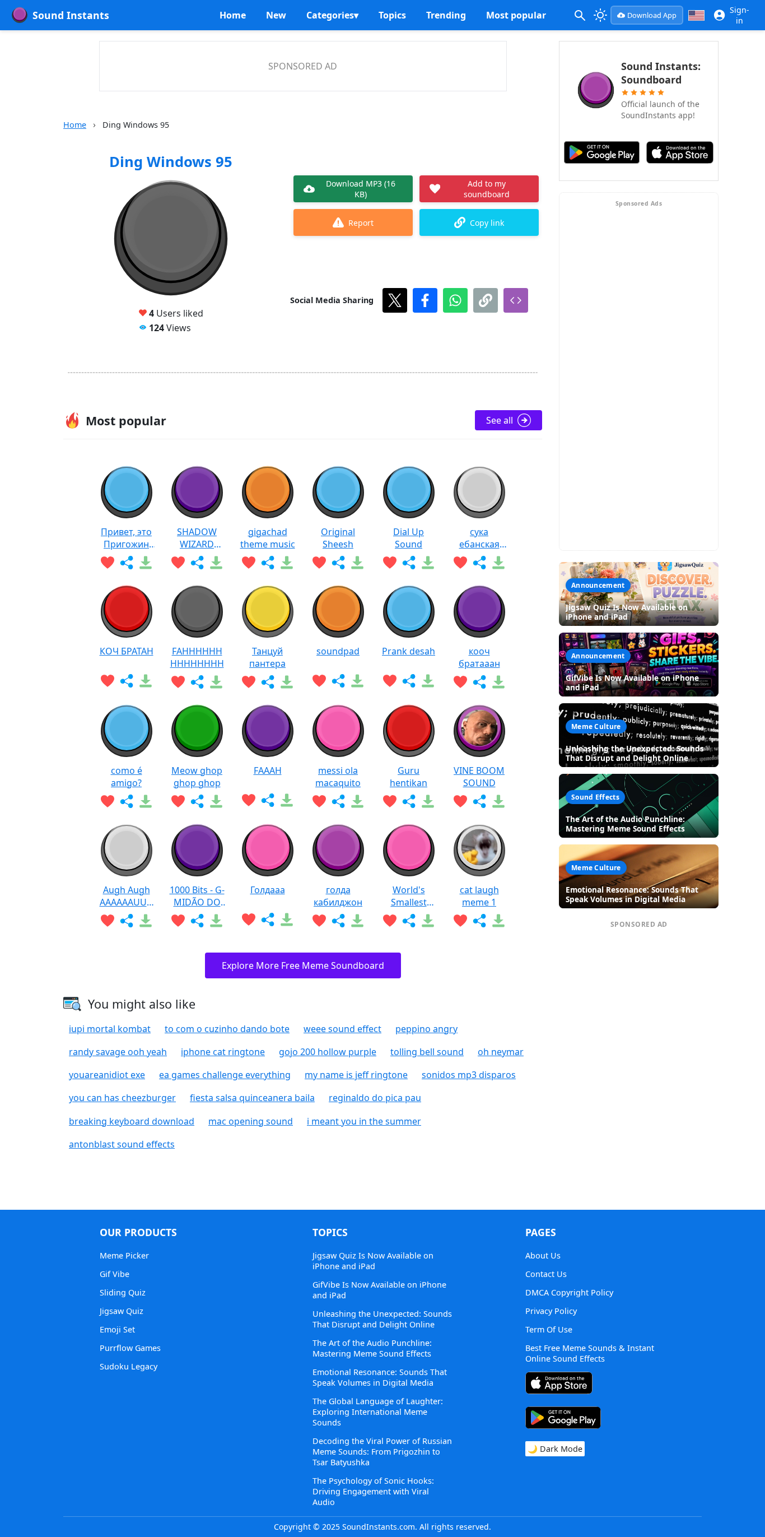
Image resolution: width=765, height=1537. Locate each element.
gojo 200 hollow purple (327, 1052)
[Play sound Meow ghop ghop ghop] (197, 731)
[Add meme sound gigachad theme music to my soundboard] (248, 562)
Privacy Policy (551, 1311)
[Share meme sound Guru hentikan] (409, 801)
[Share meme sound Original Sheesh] (338, 562)
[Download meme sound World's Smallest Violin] (428, 920)
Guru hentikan (408, 776)
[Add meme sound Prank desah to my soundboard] (390, 681)
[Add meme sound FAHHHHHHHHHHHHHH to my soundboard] (178, 682)
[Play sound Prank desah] (409, 612)
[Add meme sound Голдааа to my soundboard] (248, 919)
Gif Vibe (114, 1274)
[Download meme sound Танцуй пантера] (286, 682)
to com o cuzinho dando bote (227, 1029)
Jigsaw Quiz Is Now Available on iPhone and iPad (372, 1260)
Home (233, 15)
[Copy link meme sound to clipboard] (485, 300)
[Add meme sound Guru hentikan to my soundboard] (390, 801)
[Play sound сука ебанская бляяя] (479, 493)
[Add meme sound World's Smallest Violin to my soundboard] (390, 920)
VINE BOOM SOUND (479, 776)
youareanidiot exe (107, 1075)
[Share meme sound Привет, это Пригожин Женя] (126, 562)
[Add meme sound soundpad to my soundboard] (319, 681)
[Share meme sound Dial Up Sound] (409, 562)
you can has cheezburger (122, 1098)
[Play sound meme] (382, 701)
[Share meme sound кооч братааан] (479, 682)
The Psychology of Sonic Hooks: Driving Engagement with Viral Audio (373, 1491)
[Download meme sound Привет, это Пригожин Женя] (145, 562)
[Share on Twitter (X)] (394, 300)
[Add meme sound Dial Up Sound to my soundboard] (390, 562)
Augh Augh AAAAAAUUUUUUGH (126, 896)
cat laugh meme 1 (479, 896)
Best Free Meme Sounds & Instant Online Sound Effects (589, 1353)
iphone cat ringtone (223, 1052)
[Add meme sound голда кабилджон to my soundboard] (319, 920)
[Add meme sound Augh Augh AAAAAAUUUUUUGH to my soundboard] (107, 920)
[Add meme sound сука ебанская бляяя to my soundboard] (460, 562)
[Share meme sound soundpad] (338, 681)
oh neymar (501, 1052)
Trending (446, 15)
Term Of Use (548, 1329)
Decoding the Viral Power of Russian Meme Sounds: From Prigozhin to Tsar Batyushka (382, 1452)
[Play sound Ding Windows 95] (170, 238)
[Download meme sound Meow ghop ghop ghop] (216, 801)
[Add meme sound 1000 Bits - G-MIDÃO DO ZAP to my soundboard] (178, 920)
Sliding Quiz (123, 1292)
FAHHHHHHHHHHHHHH (197, 657)
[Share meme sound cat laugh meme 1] (479, 920)
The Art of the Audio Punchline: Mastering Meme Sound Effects (372, 1348)
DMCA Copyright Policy (569, 1292)
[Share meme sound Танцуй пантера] (267, 682)
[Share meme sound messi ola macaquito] (338, 801)
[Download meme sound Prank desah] (428, 681)
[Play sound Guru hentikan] (409, 731)
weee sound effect (342, 1029)
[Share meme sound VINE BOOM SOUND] (479, 801)
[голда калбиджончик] (338, 851)
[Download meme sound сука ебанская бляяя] (498, 562)
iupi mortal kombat (110, 1029)
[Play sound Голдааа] (268, 851)
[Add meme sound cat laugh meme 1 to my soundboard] (460, 920)
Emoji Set (117, 1329)
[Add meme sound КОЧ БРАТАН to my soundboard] (107, 681)
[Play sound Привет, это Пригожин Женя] (127, 493)
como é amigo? (126, 776)
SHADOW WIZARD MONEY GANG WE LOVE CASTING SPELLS (197, 538)
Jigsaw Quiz (121, 1311)
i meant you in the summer (364, 1121)
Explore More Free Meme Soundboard (303, 965)
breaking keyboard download (131, 1121)
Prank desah (408, 651)
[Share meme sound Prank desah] (409, 681)
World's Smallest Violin (409, 896)
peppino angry (426, 1029)
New (276, 15)
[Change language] (696, 15)
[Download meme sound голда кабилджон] (357, 920)
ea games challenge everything (225, 1075)
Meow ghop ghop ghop (196, 776)
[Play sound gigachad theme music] (268, 493)
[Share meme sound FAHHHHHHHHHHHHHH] (197, 682)
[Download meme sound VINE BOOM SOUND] (498, 801)
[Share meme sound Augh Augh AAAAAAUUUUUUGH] (126, 920)
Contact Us (546, 1274)
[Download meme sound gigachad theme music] (286, 562)
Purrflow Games (130, 1348)
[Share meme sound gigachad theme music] (267, 562)
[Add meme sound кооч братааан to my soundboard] (460, 682)
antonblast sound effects (122, 1144)
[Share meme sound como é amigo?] (126, 801)
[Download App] (559, 1384)
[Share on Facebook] (425, 300)
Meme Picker (124, 1255)
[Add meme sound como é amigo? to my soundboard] (107, 801)
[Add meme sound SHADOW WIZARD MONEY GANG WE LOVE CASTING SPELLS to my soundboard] (178, 562)
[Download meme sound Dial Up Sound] (428, 562)
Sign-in (739, 15)
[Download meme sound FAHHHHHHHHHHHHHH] (216, 682)
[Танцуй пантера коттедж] (268, 612)
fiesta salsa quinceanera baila (252, 1098)
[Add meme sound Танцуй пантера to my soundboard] (248, 682)
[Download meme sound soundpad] (357, 681)
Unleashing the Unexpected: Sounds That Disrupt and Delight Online (382, 1319)
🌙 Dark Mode (555, 1448)
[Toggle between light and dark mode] (601, 15)
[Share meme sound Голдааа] (267, 919)
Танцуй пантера (267, 657)
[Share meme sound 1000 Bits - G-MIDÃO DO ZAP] (197, 920)
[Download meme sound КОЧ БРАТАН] (145, 681)
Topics (392, 15)
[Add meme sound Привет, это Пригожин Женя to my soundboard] (107, 562)
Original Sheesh (338, 538)
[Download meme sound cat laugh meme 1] (498, 920)
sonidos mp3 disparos (469, 1075)
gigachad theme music (267, 538)
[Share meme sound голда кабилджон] (338, 920)
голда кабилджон (338, 896)
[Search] (579, 15)
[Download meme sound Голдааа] (286, 919)
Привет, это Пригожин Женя (126, 538)
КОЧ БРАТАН (126, 651)
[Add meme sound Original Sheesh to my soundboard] (319, 562)
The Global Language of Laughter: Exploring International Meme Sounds (377, 1412)
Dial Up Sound (408, 538)
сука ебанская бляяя (479, 538)
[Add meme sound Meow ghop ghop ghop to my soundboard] (178, 801)
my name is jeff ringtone (356, 1075)
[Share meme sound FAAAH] (267, 800)
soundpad (338, 651)
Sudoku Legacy (128, 1366)
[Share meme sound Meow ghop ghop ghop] (197, 801)
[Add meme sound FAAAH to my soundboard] (248, 800)
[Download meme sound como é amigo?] (145, 801)
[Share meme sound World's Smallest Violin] (409, 920)
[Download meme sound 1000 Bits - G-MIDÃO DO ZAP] (216, 920)
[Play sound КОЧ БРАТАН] (127, 612)
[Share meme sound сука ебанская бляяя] (479, 562)
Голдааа (267, 890)
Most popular (516, 15)
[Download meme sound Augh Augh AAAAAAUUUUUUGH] (145, 920)
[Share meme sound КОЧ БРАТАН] (126, 681)
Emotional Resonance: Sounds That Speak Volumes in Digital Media (379, 1377)
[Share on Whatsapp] (455, 300)
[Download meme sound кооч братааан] (498, 682)
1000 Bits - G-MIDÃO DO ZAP (197, 896)
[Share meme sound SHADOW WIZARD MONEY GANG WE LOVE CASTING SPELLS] (197, 562)
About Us (543, 1255)
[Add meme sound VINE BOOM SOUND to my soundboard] (460, 801)
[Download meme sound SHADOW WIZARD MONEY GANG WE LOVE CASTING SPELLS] (216, 562)
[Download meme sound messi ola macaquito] (357, 801)
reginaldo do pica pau (375, 1098)
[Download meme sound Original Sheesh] (357, 562)
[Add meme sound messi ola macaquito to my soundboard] (319, 801)
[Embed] (515, 300)
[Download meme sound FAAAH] (286, 800)
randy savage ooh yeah (118, 1052)
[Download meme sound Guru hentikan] (428, 801)
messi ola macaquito (338, 776)
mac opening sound (250, 1121)
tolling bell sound (427, 1052)
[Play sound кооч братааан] (479, 612)
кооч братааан (479, 657)
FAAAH (268, 770)
